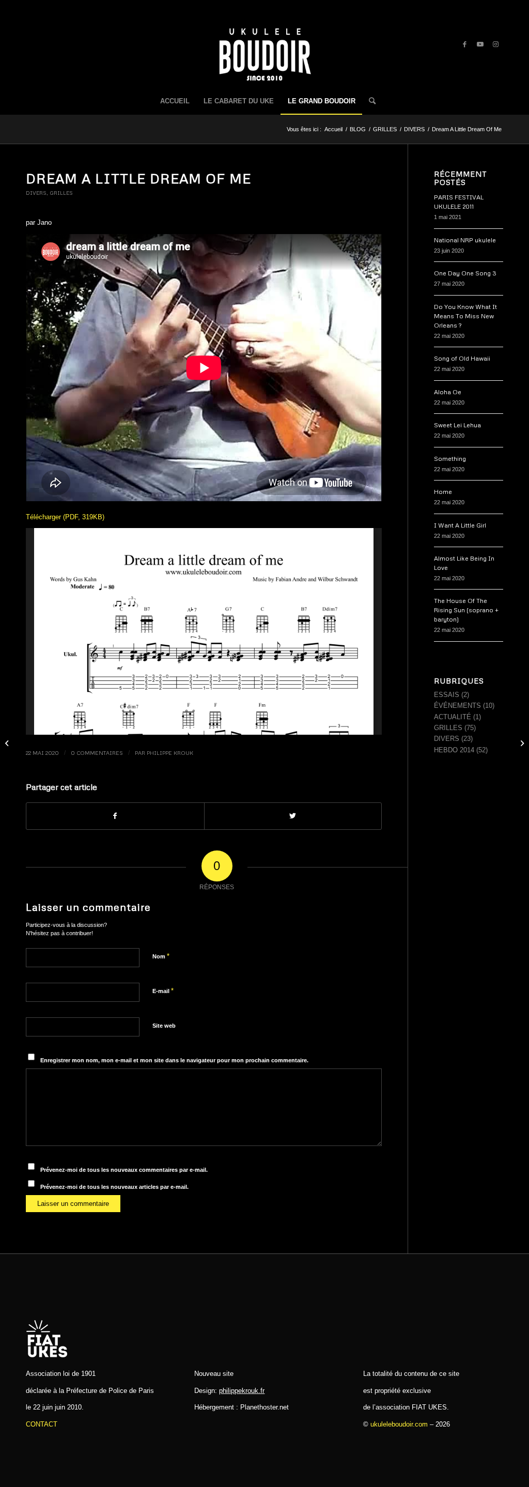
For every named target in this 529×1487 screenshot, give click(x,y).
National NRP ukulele (465, 240)
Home (443, 491)
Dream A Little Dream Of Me (138, 178)
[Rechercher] (369, 101)
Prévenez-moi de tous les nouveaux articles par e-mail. (114, 1187)
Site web (164, 1026)
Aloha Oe (447, 392)
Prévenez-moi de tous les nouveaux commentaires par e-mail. (124, 1170)
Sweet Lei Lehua (457, 425)
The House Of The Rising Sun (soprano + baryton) (466, 610)
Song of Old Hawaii (462, 358)
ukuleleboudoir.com (399, 1424)
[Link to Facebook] (464, 44)
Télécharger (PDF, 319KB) (65, 517)
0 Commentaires (97, 752)
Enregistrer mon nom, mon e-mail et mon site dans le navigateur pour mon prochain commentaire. (174, 1060)
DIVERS (36, 193)
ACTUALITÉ (452, 717)
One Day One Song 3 (465, 273)
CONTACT (41, 1424)
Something (450, 458)
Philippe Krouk (170, 752)
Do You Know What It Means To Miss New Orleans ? (465, 316)
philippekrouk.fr (241, 1391)
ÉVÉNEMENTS (457, 705)
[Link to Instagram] (495, 44)
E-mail (163, 991)
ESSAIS (446, 695)
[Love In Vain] (8, 743)
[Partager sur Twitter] (293, 816)
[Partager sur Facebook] (115, 816)
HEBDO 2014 (454, 750)
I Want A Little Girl (460, 525)
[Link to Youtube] (480, 44)
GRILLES (61, 193)
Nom (160, 956)
